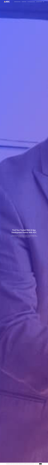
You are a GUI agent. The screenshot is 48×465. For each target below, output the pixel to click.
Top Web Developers (24, 1)
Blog (43, 1)
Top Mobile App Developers (17, 1)
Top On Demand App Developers (31, 1)
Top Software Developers (39, 1)
